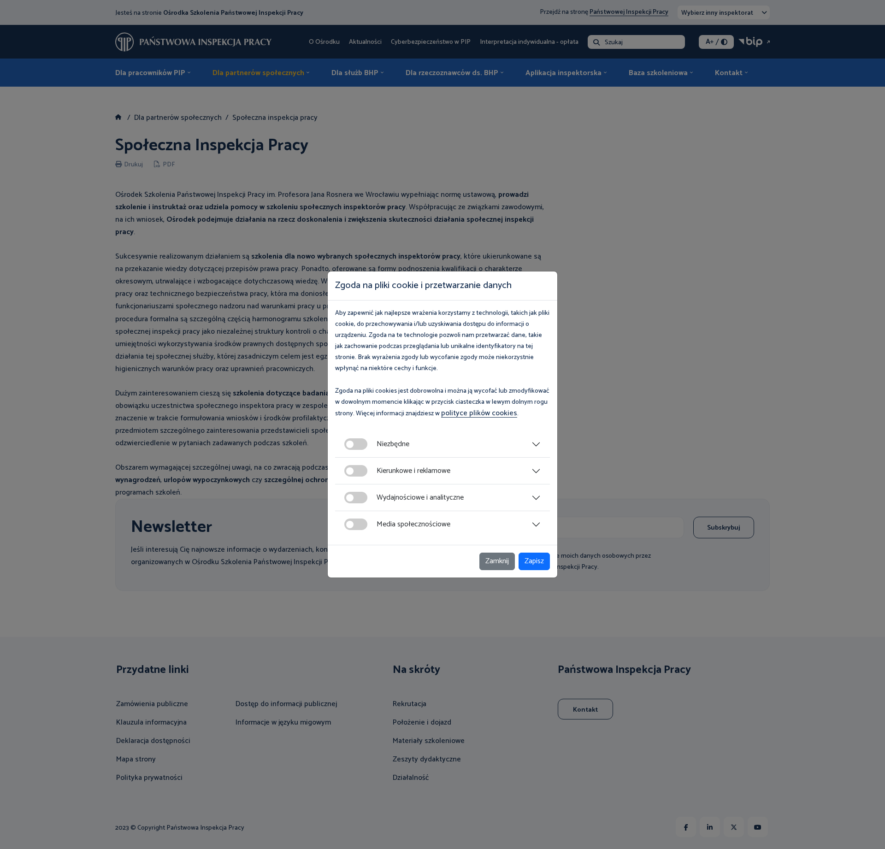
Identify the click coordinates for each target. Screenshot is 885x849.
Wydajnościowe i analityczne (420, 497)
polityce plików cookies (479, 413)
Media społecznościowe (413, 524)
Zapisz (534, 561)
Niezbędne (393, 444)
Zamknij (497, 561)
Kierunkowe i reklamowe (413, 471)
